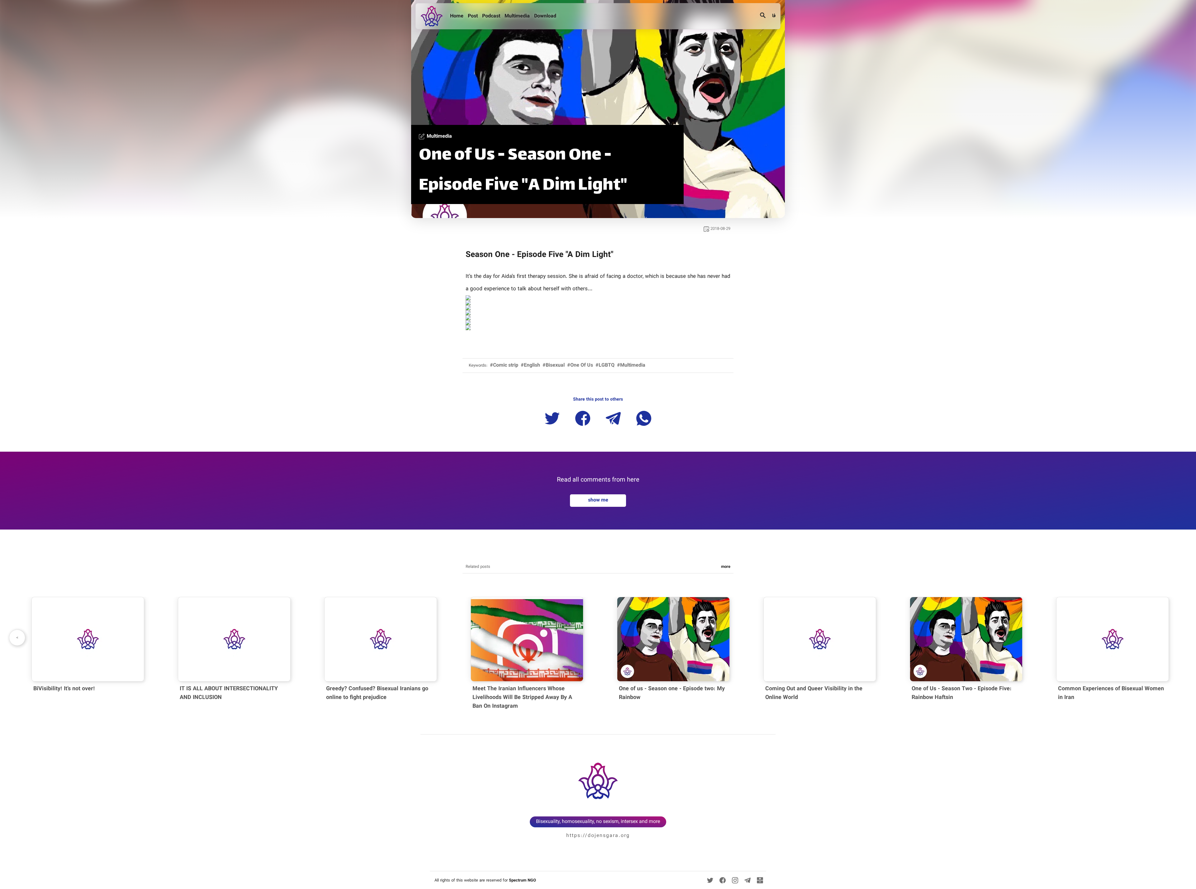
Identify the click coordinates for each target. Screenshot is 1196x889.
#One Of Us (580, 365)
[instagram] (735, 880)
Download (546, 16)
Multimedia (518, 16)
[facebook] (722, 880)
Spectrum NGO (522, 880)
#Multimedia (631, 365)
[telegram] (747, 880)
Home (457, 16)
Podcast (491, 16)
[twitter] (710, 880)
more (725, 567)
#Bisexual (554, 365)
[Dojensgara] (432, 16)
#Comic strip (504, 365)
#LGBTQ (605, 365)
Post (473, 16)
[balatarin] (760, 880)
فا (773, 16)
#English (530, 365)
